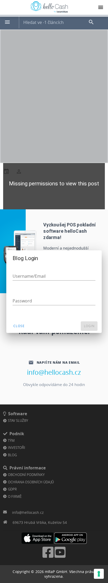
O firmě (15, 496)
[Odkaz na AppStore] (37, 538)
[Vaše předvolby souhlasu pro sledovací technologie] (99, 574)
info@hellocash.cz (54, 372)
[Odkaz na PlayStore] (70, 538)
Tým (11, 440)
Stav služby (18, 420)
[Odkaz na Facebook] (47, 557)
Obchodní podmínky (26, 474)
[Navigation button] (100, 7)
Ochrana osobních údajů (31, 482)
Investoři (16, 447)
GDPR (12, 489)
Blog (12, 455)
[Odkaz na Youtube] (60, 557)
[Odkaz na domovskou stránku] (49, 12)
